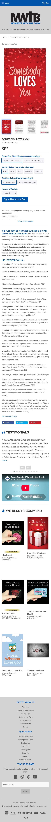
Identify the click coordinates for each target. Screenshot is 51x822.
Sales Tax (25, 753)
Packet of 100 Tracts (33, 160)
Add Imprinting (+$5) (27, 182)
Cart (47, 3)
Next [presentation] (28, 467)
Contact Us (25, 743)
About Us (25, 707)
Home (4, 37)
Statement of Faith (25, 717)
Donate (25, 727)
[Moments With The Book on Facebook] (16, 777)
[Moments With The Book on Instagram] (22, 777)
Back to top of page (9, 416)
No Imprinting (9, 182)
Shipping (25, 756)
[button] (14, 471)
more (4, 460)
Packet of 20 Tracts (12, 160)
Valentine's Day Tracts (18, 37)
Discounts (25, 746)
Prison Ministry (25, 723)
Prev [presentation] (22, 467)
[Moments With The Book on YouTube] (35, 777)
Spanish (28, 171)
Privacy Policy (25, 720)
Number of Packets (10, 189)
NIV (19, 171)
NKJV (12, 171)
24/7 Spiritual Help (25, 736)
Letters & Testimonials (25, 710)
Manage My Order (25, 739)
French (39, 171)
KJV (4, 171)
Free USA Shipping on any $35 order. (25, 29)
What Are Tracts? (25, 759)
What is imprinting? (24, 178)
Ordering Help (25, 749)
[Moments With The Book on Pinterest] (28, 777)
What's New (25, 713)
